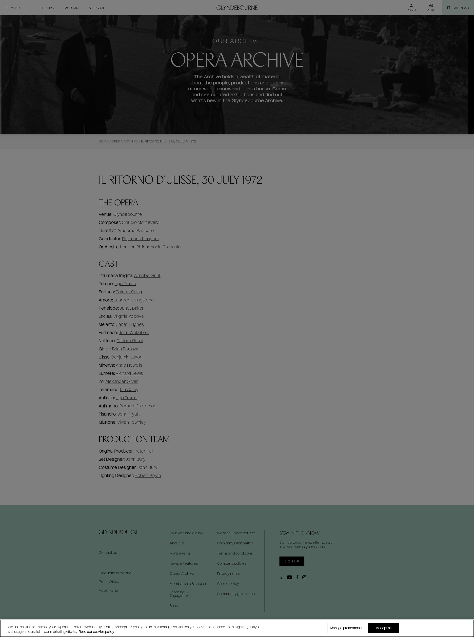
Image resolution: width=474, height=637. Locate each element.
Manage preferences (345, 628)
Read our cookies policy (96, 632)
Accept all (383, 628)
